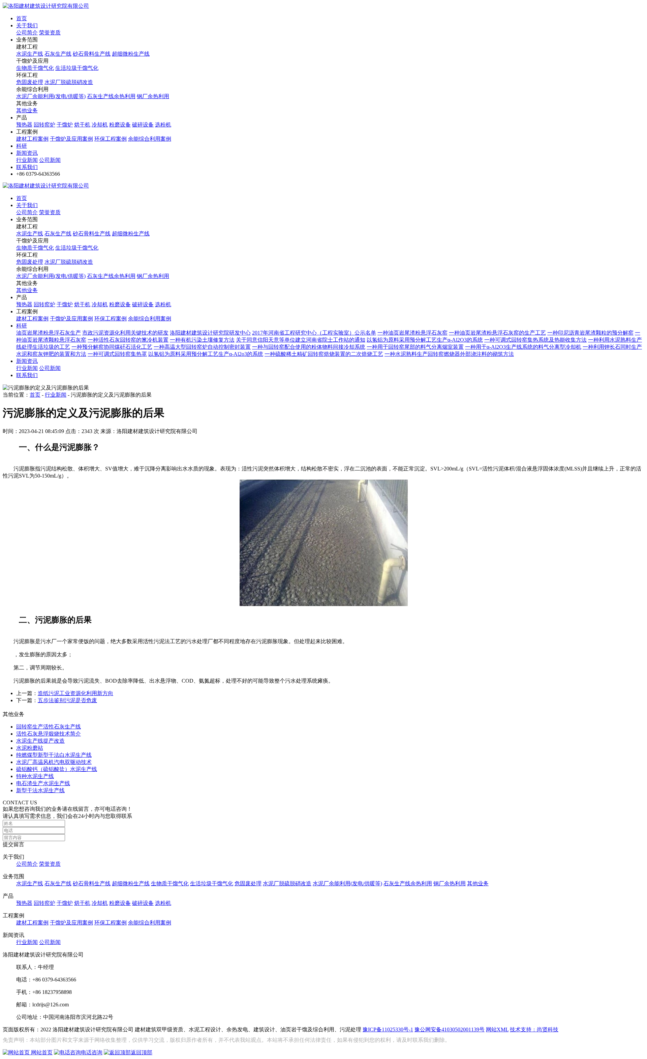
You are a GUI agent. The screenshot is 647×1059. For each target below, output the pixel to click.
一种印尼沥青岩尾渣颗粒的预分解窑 (590, 333)
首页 (21, 18)
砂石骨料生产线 (92, 54)
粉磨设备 (120, 124)
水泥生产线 (29, 54)
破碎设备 (143, 124)
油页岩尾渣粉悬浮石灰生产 (48, 333)
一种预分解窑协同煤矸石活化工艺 (111, 347)
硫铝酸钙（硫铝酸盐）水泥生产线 (56, 769)
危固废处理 (29, 82)
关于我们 (27, 25)
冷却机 (100, 124)
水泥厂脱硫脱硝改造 (68, 82)
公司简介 (27, 32)
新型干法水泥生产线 (40, 790)
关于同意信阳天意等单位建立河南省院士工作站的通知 (300, 340)
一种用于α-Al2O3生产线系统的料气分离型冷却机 (523, 347)
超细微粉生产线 (131, 54)
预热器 (24, 124)
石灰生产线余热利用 (111, 96)
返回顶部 (141, 1052)
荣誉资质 (50, 32)
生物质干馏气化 (35, 68)
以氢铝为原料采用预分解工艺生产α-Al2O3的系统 (425, 340)
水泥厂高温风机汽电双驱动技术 (54, 762)
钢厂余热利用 (153, 96)
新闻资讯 (27, 153)
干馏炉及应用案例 (71, 139)
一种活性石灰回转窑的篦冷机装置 (128, 340)
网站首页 (41, 1052)
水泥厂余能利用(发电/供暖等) (51, 96)
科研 (21, 146)
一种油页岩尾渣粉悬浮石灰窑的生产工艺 (497, 333)
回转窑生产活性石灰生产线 (48, 726)
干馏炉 (65, 124)
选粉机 (163, 124)
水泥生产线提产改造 (40, 741)
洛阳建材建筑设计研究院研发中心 (210, 333)
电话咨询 (91, 1052)
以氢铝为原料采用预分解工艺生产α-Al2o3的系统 (205, 354)
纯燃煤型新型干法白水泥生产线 (54, 755)
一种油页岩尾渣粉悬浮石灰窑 (412, 333)
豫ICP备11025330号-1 (388, 1029)
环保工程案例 (110, 139)
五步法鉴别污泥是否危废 (67, 700)
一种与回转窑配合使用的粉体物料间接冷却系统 (308, 347)
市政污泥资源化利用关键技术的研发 (125, 333)
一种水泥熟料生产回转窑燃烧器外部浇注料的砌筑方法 (449, 354)
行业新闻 (27, 160)
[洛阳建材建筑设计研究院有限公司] (46, 6)
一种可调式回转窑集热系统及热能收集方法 (535, 340)
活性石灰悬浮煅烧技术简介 (48, 734)
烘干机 (82, 124)
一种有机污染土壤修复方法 (202, 340)
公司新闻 (50, 160)
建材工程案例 (32, 139)
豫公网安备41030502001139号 (449, 1029)
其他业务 (27, 110)
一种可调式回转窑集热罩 (117, 354)
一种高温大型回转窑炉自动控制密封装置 (202, 347)
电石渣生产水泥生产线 (43, 783)
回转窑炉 (44, 124)
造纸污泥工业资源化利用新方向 (75, 693)
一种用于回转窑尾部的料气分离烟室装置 (415, 347)
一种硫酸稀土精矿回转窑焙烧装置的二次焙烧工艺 (324, 354)
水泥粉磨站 (29, 748)
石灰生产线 (57, 54)
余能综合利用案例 (149, 139)
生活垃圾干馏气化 (76, 68)
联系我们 (27, 167)
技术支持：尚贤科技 (534, 1029)
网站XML (497, 1029)
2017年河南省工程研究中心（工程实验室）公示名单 (314, 333)
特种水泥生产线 (35, 776)
